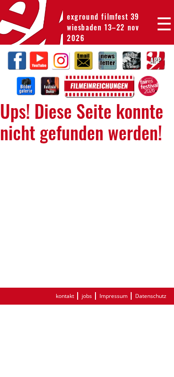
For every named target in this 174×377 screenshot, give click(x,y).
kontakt (65, 296)
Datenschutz (150, 296)
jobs (87, 296)
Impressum (113, 296)
